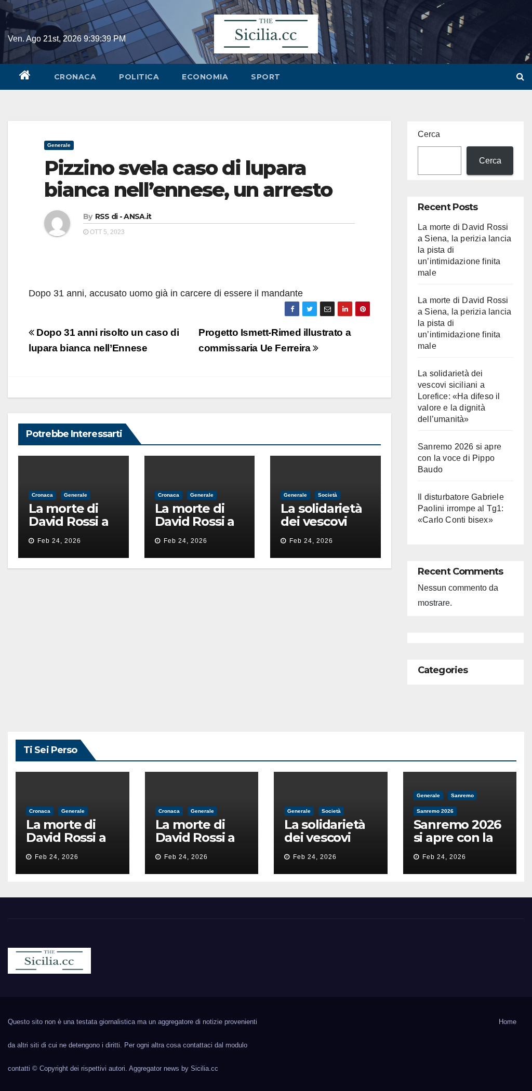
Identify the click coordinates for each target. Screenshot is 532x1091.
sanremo (462, 795)
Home (507, 1022)
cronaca (75, 76)
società (327, 495)
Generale (59, 145)
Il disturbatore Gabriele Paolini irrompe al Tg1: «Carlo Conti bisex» (461, 508)
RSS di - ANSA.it (123, 216)
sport (266, 76)
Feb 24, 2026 (59, 540)
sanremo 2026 (435, 811)
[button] (520, 76)
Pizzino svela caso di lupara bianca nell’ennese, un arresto (188, 179)
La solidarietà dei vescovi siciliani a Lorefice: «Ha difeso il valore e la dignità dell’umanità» (459, 396)
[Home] (25, 77)
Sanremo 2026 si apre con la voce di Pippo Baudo (459, 458)
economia (205, 76)
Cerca (429, 134)
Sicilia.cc (204, 1068)
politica (139, 76)
